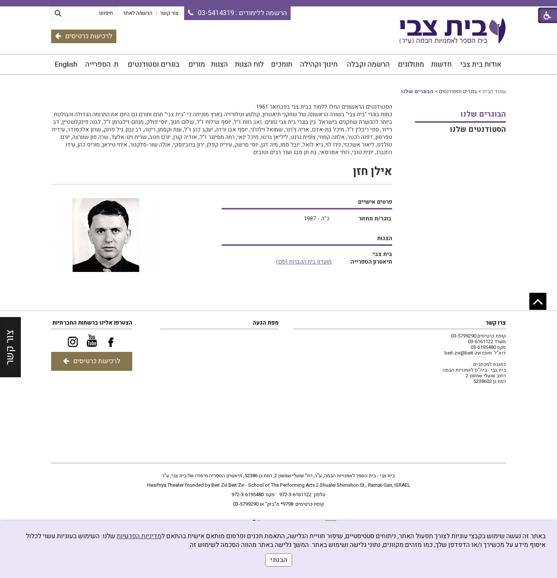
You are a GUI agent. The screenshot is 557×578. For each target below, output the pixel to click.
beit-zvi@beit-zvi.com (468, 352)
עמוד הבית (494, 91)
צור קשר (10, 347)
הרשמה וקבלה (368, 64)
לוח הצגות (249, 64)
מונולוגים (411, 64)
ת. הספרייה (101, 64)
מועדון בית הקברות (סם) (304, 262)
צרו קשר (495, 323)
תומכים (281, 64)
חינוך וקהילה (319, 64)
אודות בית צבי (480, 64)
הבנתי (278, 560)
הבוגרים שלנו (417, 91)
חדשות (441, 64)
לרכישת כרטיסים (89, 36)
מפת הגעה (265, 323)
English (66, 64)
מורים (196, 64)
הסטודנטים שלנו (478, 129)
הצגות (219, 64)
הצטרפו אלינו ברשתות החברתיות (92, 323)
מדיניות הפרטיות (139, 536)
